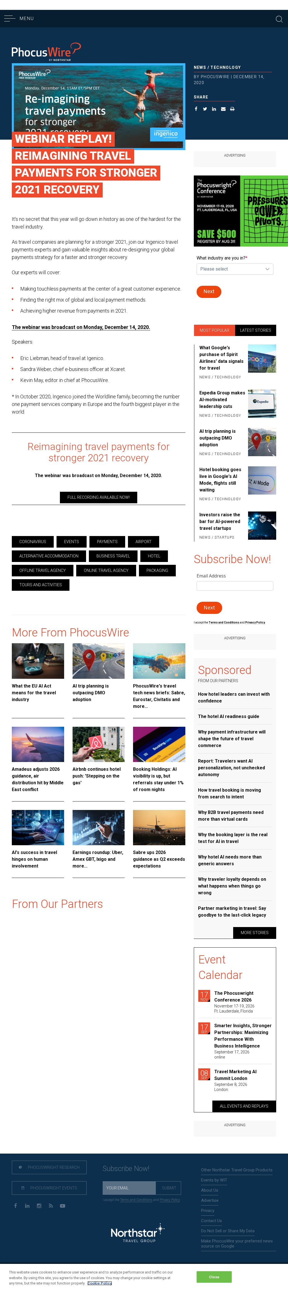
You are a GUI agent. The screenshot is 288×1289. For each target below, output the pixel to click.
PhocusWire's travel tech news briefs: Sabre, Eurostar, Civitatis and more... (159, 696)
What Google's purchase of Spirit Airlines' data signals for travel (221, 358)
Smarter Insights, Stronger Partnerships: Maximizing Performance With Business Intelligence (243, 1036)
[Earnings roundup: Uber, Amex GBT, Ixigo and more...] (99, 827)
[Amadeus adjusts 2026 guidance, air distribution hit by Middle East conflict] (38, 744)
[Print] (232, 109)
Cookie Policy (99, 1283)
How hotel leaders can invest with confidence (234, 697)
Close (214, 1277)
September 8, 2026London (230, 1087)
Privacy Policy (170, 1200)
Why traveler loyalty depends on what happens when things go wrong (232, 886)
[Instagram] (38, 1205)
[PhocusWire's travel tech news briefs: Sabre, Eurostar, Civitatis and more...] (159, 660)
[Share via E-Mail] (223, 109)
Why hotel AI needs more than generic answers (230, 860)
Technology (225, 67)
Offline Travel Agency (42, 570)
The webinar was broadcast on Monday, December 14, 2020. (81, 327)
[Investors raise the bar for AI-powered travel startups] (262, 526)
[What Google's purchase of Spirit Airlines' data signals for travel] (262, 362)
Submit (169, 1188)
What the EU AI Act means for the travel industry (34, 692)
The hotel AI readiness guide (228, 716)
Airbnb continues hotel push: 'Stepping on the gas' (97, 776)
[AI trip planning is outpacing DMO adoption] (99, 660)
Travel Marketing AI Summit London (235, 1075)
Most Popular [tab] (214, 330)
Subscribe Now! (126, 1169)
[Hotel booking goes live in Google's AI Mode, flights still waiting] (262, 484)
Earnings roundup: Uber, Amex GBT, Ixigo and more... (98, 859)
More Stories (255, 932)
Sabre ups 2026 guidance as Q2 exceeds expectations (159, 859)
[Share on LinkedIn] (214, 109)
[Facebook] (15, 1205)
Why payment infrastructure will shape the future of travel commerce (232, 738)
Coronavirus (32, 541)
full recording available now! (99, 497)
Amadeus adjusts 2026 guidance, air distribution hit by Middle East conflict (38, 779)
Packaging (157, 570)
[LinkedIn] (27, 1205)
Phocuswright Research (53, 1167)
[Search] (279, 18)
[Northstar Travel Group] (138, 1234)
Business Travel (113, 556)
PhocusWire (215, 76)
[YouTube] (62, 1205)
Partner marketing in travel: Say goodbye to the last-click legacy (232, 912)
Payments (107, 541)
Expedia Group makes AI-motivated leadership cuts (222, 399)
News (200, 67)
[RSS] (50, 1205)
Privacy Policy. (255, 622)
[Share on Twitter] (205, 109)
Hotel (154, 556)
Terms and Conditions (224, 622)
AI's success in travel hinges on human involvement (34, 859)
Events (71, 541)
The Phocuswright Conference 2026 (233, 997)
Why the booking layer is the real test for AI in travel (232, 838)
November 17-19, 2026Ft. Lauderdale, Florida (234, 1008)
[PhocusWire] (46, 52)
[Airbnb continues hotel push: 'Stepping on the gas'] (99, 744)
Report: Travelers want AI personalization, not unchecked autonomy (231, 767)
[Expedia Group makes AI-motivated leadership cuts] (262, 405)
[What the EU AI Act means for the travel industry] (38, 660)
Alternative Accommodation (48, 556)
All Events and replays (244, 1106)
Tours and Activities (40, 585)
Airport (144, 541)
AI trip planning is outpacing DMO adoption (91, 692)
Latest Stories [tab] (255, 330)
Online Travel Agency (106, 570)
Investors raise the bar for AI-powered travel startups (219, 521)
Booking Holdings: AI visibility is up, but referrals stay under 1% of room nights (158, 779)
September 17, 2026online (231, 1054)
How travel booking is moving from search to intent (229, 793)
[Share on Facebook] (196, 109)
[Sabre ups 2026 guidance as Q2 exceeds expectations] (159, 827)
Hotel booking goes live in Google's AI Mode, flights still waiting (220, 480)
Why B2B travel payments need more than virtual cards (231, 816)
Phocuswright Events (53, 1188)
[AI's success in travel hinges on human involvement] (38, 827)
